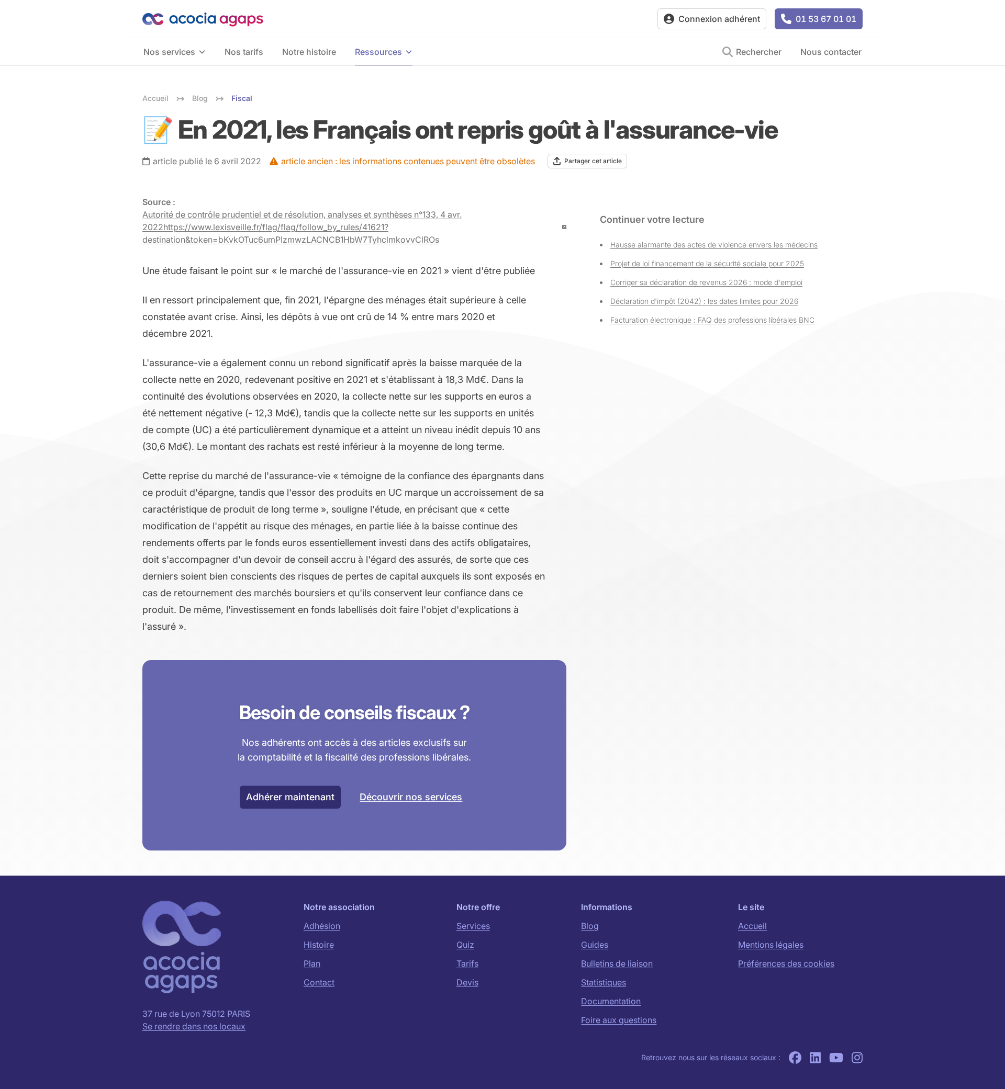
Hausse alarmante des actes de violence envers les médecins (714, 244)
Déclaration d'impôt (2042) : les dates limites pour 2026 (704, 301)
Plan (312, 963)
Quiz (465, 944)
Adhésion (322, 926)
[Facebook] (795, 1057)
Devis (467, 982)
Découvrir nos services (411, 796)
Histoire (319, 944)
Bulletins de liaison (617, 963)
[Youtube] (836, 1057)
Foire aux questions (618, 1020)
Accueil (752, 926)
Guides (594, 944)
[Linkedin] (815, 1057)
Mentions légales (770, 944)
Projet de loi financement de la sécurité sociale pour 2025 (707, 263)
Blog (590, 926)
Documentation (611, 1001)
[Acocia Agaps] (395, 19)
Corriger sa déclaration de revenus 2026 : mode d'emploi (706, 282)
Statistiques (603, 982)
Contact (319, 982)
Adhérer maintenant (290, 796)
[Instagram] (857, 1057)
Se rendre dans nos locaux (193, 1026)
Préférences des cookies (786, 963)
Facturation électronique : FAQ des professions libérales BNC (712, 319)
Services (473, 926)
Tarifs (467, 963)
